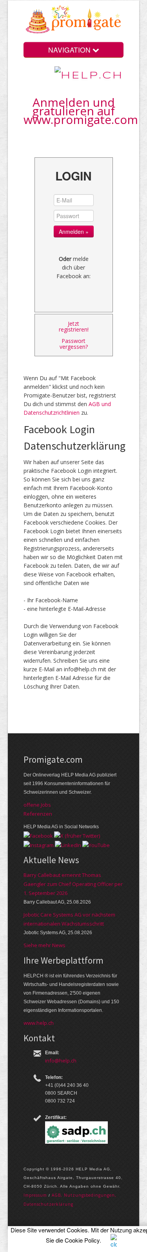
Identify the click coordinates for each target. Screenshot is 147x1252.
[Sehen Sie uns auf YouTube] (96, 844)
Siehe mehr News (44, 945)
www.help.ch (39, 1022)
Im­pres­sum (35, 1195)
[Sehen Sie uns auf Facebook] (38, 835)
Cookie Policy (82, 1240)
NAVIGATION (70, 50)
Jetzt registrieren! (74, 326)
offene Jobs (37, 804)
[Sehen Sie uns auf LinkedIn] (68, 844)
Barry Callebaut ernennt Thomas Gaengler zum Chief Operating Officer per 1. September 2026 (73, 884)
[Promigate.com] (73, 21)
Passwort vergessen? (74, 343)
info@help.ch (60, 1060)
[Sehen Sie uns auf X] (77, 835)
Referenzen (38, 813)
